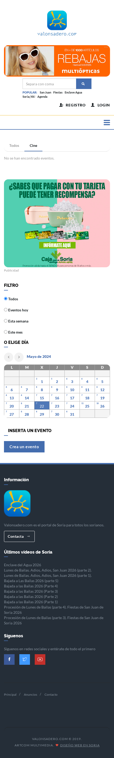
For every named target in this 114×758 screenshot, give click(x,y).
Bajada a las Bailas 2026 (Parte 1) (31, 602)
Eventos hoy (17, 310)
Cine (33, 145)
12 (102, 389)
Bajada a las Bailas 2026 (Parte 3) (31, 591)
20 (12, 406)
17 (72, 398)
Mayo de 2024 (39, 356)
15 (42, 398)
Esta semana (17, 321)
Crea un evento (24, 446)
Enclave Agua (73, 92)
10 (72, 389)
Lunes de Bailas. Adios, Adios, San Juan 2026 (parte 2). (48, 570)
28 (27, 414)
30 (57, 414)
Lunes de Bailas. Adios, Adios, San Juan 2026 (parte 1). (48, 575)
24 (72, 406)
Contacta (16, 536)
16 (57, 398)
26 (102, 406)
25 (87, 406)
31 (72, 414)
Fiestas (58, 92)
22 (42, 406)
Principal (10, 694)
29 (42, 414)
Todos (14, 145)
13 (12, 398)
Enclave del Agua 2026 (22, 565)
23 (57, 406)
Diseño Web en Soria (80, 745)
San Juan (45, 92)
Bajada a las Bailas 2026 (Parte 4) (31, 586)
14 (27, 398)
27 (12, 414)
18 (87, 398)
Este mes (15, 332)
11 (87, 389)
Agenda (42, 96)
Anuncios (30, 694)
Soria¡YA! (29, 96)
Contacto (51, 694)
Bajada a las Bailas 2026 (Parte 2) (31, 596)
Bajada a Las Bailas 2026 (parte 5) (31, 580)
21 (27, 406)
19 (102, 398)
